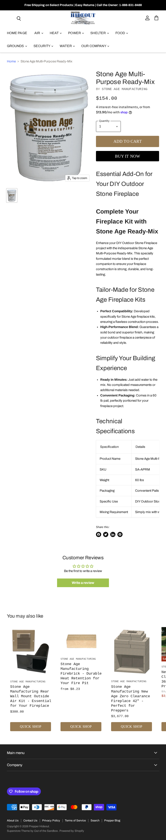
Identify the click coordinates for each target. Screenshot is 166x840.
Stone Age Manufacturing (124, 89)
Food (120, 33)
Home (11, 61)
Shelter (98, 33)
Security (42, 46)
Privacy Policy (51, 820)
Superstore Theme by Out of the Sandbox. (33, 830)
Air (37, 33)
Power (74, 33)
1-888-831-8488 (130, 5)
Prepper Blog (112, 820)
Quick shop (31, 726)
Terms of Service (75, 820)
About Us (13, 820)
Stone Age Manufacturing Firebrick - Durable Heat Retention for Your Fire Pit (81, 673)
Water (66, 46)
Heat (54, 33)
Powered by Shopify (71, 830)
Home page (17, 33)
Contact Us (30, 820)
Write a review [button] (83, 583)
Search (95, 820)
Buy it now (127, 156)
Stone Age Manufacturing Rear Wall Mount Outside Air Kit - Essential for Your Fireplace (30, 696)
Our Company (94, 46)
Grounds (16, 46)
